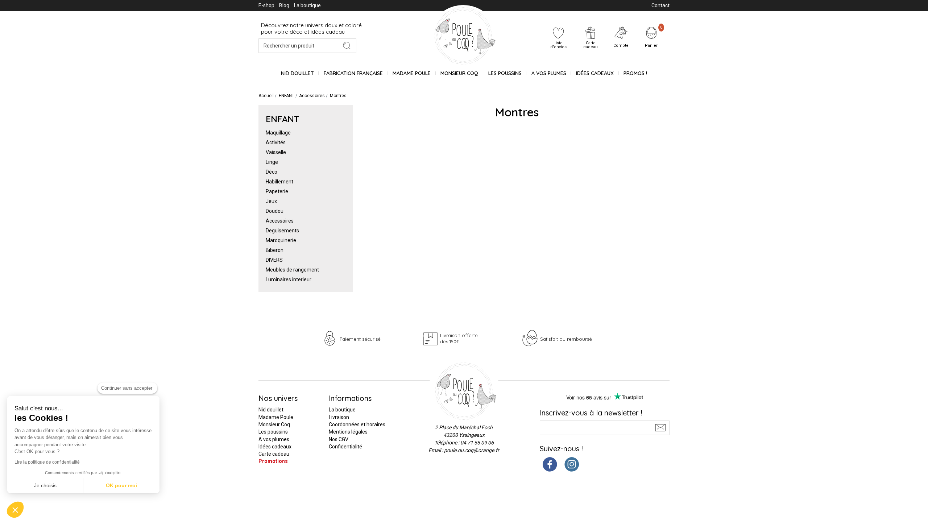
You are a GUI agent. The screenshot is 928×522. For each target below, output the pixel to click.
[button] (15, 509)
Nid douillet (297, 73)
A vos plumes (548, 73)
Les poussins (505, 73)
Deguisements (282, 230)
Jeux (271, 201)
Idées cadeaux (274, 447)
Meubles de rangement (292, 270)
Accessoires (280, 221)
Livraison (339, 417)
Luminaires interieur (288, 279)
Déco (271, 172)
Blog (284, 5)
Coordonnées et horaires (357, 424)
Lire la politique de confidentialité (47, 462)
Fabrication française (353, 73)
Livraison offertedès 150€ (459, 338)
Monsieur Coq (459, 73)
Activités (276, 142)
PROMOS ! (635, 73)
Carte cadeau (273, 454)
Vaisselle (276, 152)
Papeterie (277, 191)
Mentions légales (348, 432)
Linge (272, 162)
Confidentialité (345, 447)
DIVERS (274, 260)
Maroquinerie (281, 240)
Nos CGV (338, 439)
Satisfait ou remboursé (566, 339)
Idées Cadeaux (595, 73)
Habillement (279, 182)
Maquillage (278, 133)
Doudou (274, 211)
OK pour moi (121, 485)
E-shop (266, 5)
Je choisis (45, 485)
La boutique (307, 5)
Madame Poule (412, 73)
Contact (660, 5)
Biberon (274, 250)
